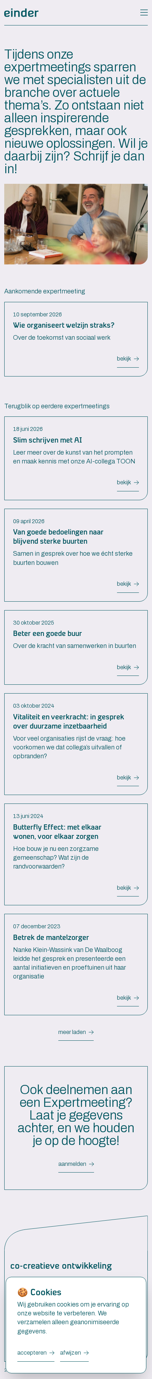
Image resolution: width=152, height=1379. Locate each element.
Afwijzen (70, 1353)
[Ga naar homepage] (21, 12)
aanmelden (72, 1164)
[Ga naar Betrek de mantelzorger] (76, 960)
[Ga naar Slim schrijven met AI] (76, 454)
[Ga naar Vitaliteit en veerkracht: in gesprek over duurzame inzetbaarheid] (76, 740)
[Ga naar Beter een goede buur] (76, 643)
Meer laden (72, 1032)
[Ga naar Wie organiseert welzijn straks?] (76, 335)
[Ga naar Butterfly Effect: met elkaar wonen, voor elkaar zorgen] (76, 850)
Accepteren (32, 1353)
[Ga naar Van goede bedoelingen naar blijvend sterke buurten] (76, 551)
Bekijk (124, 359)
